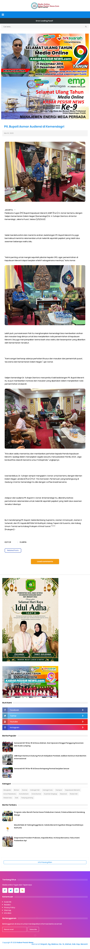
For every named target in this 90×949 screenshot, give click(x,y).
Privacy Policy (9, 907)
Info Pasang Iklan (45, 862)
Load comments (45, 561)
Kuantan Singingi (50, 794)
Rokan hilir (74, 794)
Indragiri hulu (48, 790)
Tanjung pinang (27, 798)
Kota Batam (24, 794)
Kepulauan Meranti (72, 790)
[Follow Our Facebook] (4, 890)
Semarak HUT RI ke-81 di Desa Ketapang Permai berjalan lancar (41, 768)
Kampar (59, 790)
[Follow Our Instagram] (16, 890)
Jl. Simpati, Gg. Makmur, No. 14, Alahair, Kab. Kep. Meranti (63, 944)
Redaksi (7, 905)
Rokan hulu (8, 798)
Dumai (24, 790)
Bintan (16, 790)
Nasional (63, 794)
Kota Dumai (36, 794)
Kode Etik (7, 902)
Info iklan (7, 913)
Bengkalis (7, 790)
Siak (16, 798)
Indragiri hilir (35, 790)
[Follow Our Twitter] (10, 890)
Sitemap (7, 910)
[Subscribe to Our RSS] (22, 890)
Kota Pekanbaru (10, 794)
